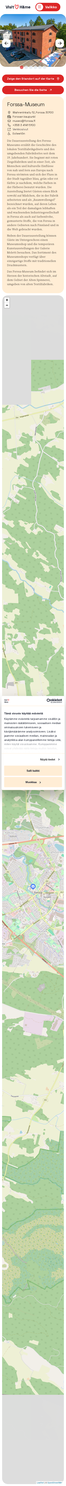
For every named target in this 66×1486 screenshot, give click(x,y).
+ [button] (7, 300)
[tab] (21, 67)
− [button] (7, 305)
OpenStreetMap (55, 1482)
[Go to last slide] (6, 43)
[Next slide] (59, 43)
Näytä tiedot (47, 759)
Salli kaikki (33, 770)
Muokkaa (31, 782)
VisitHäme (18, 7)
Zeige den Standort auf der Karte (30, 79)
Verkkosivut (20, 129)
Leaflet (40, 1482)
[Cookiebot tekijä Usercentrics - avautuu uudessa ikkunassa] (47, 701)
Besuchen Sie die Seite (30, 90)
